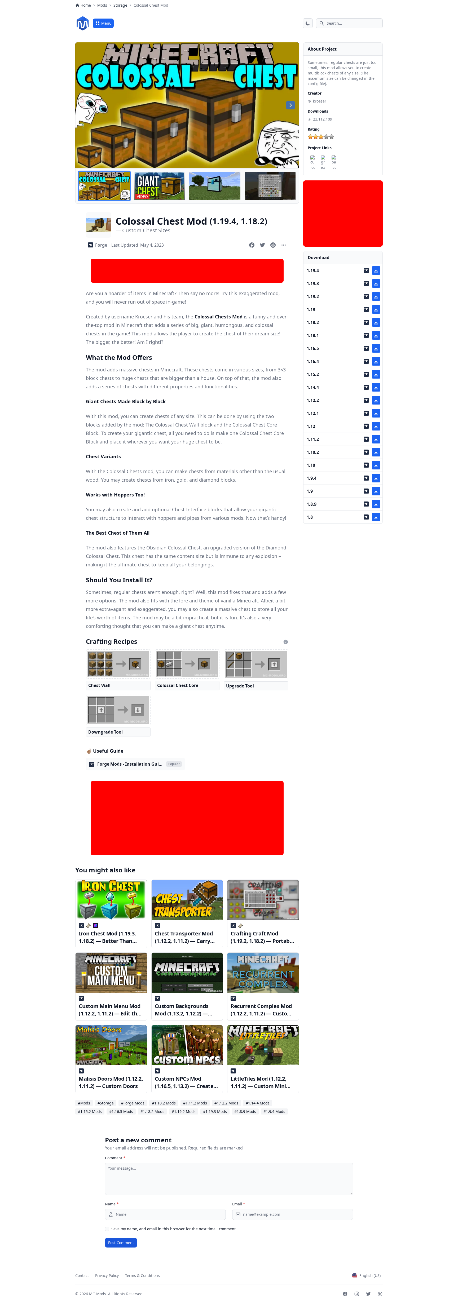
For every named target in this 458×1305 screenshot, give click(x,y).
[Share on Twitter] (262, 245)
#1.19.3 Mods (215, 1111)
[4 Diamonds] (326, 136)
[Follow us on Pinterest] (380, 1294)
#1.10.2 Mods (164, 1103)
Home (86, 5)
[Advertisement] (187, 271)
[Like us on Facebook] (345, 1294)
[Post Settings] (283, 245)
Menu (106, 23)
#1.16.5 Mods (121, 1111)
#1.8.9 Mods (245, 1111)
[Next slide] (290, 105)
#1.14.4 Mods (258, 1103)
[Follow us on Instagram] (356, 1294)
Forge (101, 245)
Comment (115, 1157)
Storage (120, 5)
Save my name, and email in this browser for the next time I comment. (174, 1228)
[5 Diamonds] (331, 136)
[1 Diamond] (310, 136)
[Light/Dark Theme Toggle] (308, 23)
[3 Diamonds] (321, 136)
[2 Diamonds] (315, 136)
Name (112, 1203)
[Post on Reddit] (273, 245)
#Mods (84, 1103)
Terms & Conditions (142, 1275)
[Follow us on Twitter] (368, 1294)
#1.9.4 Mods (274, 1111)
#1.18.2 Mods (152, 1111)
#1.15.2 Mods (90, 1111)
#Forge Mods (132, 1103)
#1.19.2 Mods (184, 1111)
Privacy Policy (107, 1275)
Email (238, 1203)
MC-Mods (97, 1293)
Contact (82, 1275)
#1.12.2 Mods (226, 1103)
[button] (104, 186)
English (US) (370, 1275)
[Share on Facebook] (252, 245)
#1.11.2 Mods (195, 1103)
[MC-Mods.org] (82, 23)
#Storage (106, 1103)
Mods (102, 5)
